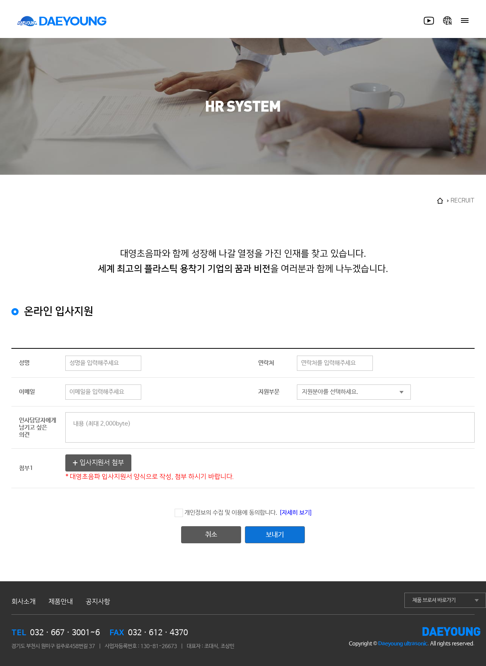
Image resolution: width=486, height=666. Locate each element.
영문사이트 (447, 20)
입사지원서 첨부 (101, 463)
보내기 (275, 535)
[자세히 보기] (295, 512)
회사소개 (23, 601)
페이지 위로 (467, 592)
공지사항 (98, 601)
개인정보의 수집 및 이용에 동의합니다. (248, 512)
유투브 (433, 20)
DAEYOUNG (62, 20)
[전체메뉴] (465, 20)
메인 (440, 201)
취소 (211, 534)
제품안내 (61, 601)
